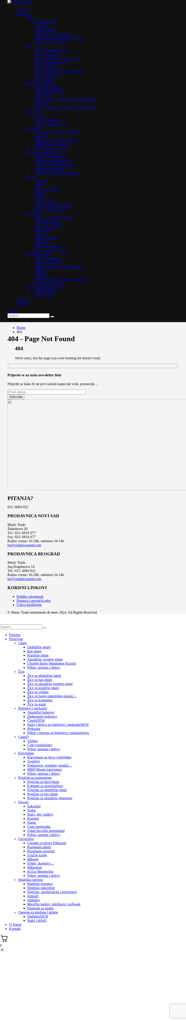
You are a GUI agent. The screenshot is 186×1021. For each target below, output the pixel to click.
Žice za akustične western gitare (57, 59)
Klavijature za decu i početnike (57, 132)
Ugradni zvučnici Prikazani (54, 218)
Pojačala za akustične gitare (57, 173)
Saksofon (41, 181)
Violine (40, 116)
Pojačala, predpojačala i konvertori (59, 267)
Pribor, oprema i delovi (51, 42)
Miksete (40, 234)
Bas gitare (42, 26)
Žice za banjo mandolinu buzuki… (59, 71)
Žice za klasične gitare (50, 63)
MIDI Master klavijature (52, 144)
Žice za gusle (44, 79)
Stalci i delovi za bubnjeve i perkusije (65, 99)
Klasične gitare (45, 30)
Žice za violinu (45, 67)
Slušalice (41, 275)
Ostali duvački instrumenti (53, 205)
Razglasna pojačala (48, 226)
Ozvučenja (33, 214)
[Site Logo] (19, 2)
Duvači (31, 177)
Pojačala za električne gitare (54, 165)
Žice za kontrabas (47, 75)
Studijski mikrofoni (48, 263)
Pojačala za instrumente (42, 152)
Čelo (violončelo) (47, 120)
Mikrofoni (42, 242)
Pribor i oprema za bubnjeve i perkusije (66, 107)
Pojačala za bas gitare (50, 169)
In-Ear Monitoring (48, 246)
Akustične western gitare (52, 34)
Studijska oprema (38, 254)
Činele (43, 95)
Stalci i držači (44, 295)
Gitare (30, 18)
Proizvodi (23, 14)
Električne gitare (46, 22)
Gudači (31, 112)
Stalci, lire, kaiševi (48, 189)
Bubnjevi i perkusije (40, 83)
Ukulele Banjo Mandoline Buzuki (59, 38)
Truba (39, 185)
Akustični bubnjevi (48, 87)
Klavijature (34, 128)
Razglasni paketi (46, 222)
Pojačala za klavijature (51, 156)
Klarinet (40, 193)
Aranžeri (41, 136)
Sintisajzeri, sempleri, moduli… (57, 140)
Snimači (40, 271)
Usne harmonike (46, 201)
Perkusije (41, 103)
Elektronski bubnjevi (49, 91)
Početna (22, 10)
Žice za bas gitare (47, 54)
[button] (12, 311)
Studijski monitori (47, 258)
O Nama (23, 299)
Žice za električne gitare (52, 50)
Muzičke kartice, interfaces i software (61, 279)
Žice (29, 46)
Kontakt (22, 303)
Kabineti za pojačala (53, 161)
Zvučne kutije (44, 230)
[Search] (52, 316)
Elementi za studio (48, 283)
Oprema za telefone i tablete (46, 287)
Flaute (39, 197)
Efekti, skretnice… (48, 238)
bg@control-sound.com (24, 545)
